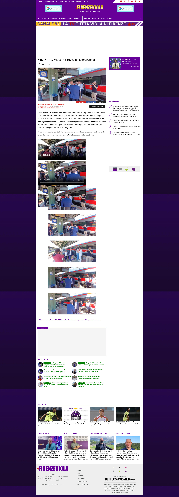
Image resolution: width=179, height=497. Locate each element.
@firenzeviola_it (57, 106)
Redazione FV (43, 106)
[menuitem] (38, 18)
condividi (90, 102)
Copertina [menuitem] (77, 18)
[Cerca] (140, 18)
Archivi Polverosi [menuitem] (90, 18)
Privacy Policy (82, 481)
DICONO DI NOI (49, 1)
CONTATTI (79, 1)
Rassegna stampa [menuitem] (65, 18)
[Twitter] (124, 1)
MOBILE (86, 1)
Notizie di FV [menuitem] (52, 18)
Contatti (80, 476)
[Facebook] (121, 1)
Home (40, 1)
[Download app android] (135, 1)
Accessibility (81, 478)
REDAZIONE (59, 1)
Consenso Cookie (83, 484)
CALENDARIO (69, 1)
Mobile (79, 470)
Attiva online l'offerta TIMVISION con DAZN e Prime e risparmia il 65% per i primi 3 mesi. (70, 320)
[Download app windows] (139, 1)
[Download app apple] (132, 1)
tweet (100, 102)
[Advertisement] (124, 254)
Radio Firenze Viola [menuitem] (105, 18)
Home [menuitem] (44, 18)
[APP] (115, 169)
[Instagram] (128, 1)
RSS (78, 473)
